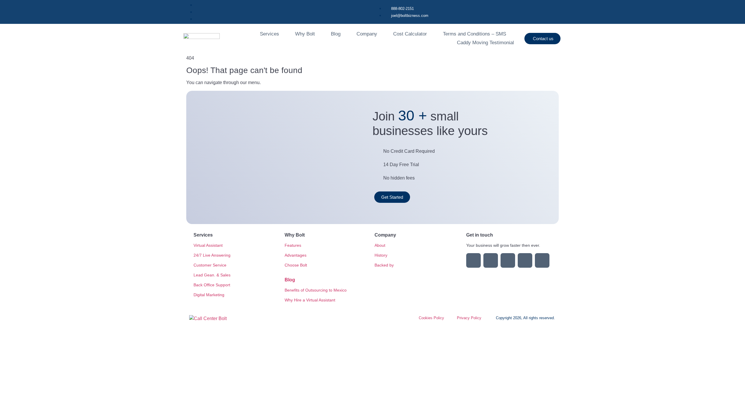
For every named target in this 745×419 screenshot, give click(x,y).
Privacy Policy (469, 318)
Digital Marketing (209, 294)
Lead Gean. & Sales (212, 275)
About (380, 245)
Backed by (384, 265)
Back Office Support (212, 285)
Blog (335, 34)
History (381, 255)
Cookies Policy (431, 318)
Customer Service (210, 265)
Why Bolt (305, 34)
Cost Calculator (410, 34)
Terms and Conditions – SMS (474, 34)
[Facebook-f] (490, 260)
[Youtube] (508, 260)
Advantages (295, 255)
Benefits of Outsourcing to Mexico (316, 290)
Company (366, 34)
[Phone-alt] (542, 260)
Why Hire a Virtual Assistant (310, 300)
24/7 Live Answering (212, 255)
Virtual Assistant (208, 245)
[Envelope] (525, 260)
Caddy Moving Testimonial (485, 42)
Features (293, 245)
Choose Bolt (296, 265)
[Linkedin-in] (473, 260)
